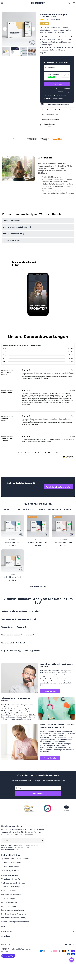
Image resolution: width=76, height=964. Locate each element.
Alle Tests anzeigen (38, 586)
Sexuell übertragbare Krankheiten (15, 921)
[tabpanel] (38, 548)
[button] (19, 453)
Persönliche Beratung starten (58, 487)
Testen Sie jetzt (50, 691)
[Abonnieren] (42, 841)
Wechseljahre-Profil (63, 542)
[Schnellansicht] (21, 519)
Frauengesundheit (8, 906)
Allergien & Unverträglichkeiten (14, 887)
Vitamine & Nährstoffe (10, 879)
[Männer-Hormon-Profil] (38, 526)
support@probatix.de (12, 862)
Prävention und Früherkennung (14, 918)
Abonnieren (38, 793)
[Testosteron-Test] (12, 526)
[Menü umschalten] (2, 3)
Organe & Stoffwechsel (11, 894)
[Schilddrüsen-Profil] (12, 560)
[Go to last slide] (5, 29)
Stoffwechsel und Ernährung (13, 883)
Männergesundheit (9, 902)
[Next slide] (33, 29)
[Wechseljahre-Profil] (63, 526)
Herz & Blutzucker (8, 890)
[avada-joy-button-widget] (71, 959)
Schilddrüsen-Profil (12, 577)
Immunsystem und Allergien (12, 910)
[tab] (7, 509)
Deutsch (4, 944)
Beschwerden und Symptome (13, 914)
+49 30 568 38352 (11, 866)
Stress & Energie (8, 898)
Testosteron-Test (12, 542)
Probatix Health (14, 949)
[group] (6, 51)
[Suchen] (69, 3)
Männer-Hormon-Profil (38, 542)
